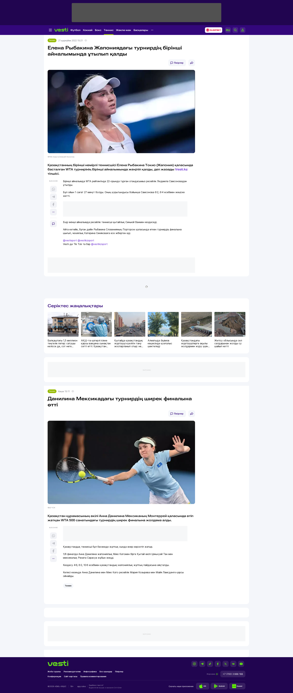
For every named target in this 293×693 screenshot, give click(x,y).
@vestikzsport (86, 240)
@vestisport (70, 240)
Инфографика (90, 671)
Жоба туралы (54, 671)
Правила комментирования (93, 676)
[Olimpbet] (212, 30)
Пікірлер (178, 62)
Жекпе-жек (123, 30)
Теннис (109, 30)
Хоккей (87, 30)
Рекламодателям (72, 671)
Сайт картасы (70, 676)
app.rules (81, 686)
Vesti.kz (181, 169)
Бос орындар (105, 671)
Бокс (98, 30)
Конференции (54, 676)
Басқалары (141, 30)
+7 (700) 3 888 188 (233, 674)
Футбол (75, 30)
